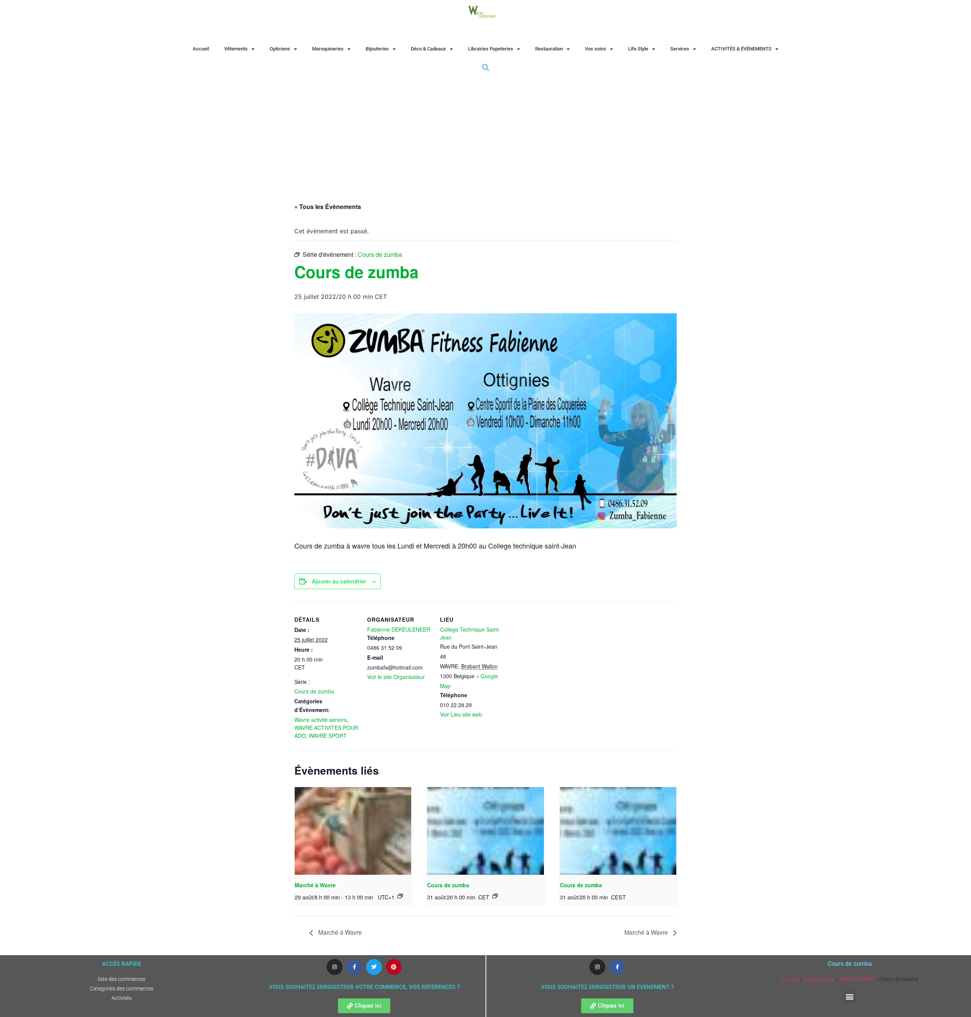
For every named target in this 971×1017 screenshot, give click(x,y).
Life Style (638, 49)
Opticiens (280, 49)
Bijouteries (377, 49)
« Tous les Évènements (327, 206)
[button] (850, 996)
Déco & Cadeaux (428, 49)
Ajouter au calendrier (339, 581)
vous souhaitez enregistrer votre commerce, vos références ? (364, 987)
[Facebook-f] (354, 967)
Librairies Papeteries (490, 49)
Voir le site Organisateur (396, 677)
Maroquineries (328, 49)
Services (679, 49)
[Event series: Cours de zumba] (495, 896)
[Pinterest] (394, 967)
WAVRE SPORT (328, 735)
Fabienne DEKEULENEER (398, 629)
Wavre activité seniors (320, 719)
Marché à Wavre (315, 885)
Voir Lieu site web (461, 714)
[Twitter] (374, 967)
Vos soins (595, 49)
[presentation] (353, 830)
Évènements (819, 979)
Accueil (201, 49)
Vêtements (236, 49)
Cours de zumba (314, 691)
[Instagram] (335, 967)
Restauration (549, 49)
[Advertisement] (485, 130)
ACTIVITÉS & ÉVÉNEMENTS (741, 49)
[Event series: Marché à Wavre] (400, 896)
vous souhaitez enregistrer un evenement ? (607, 987)
